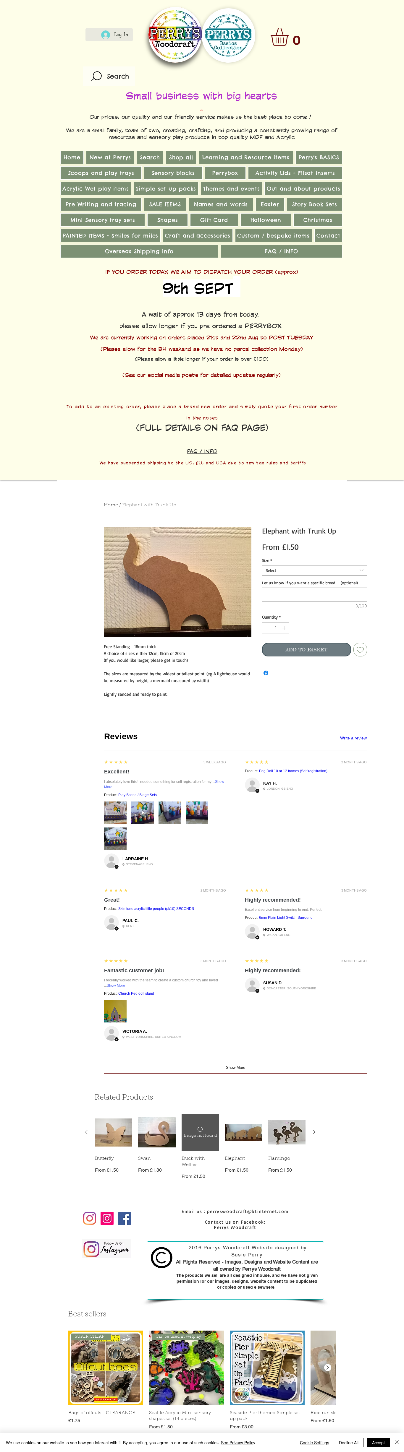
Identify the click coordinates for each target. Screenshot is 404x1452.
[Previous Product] (86, 1132)
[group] (200, 1149)
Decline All (348, 1443)
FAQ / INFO (202, 451)
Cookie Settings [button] (314, 1443)
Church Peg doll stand (136, 993)
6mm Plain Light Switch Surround (286, 918)
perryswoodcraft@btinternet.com (248, 1211)
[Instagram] (89, 1218)
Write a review (353, 738)
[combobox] (314, 570)
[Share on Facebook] (265, 673)
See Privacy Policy (238, 1443)
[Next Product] (314, 1132)
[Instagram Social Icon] (107, 1218)
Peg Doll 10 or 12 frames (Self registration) (293, 771)
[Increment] (285, 627)
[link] (290, 37)
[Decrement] (267, 627)
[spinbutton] (276, 627)
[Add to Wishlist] (360, 649)
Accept (378, 1443)
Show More (116, 985)
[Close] (396, 1442)
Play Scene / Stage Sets (137, 795)
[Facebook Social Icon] (124, 1218)
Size (267, 560)
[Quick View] (113, 1132)
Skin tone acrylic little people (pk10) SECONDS (156, 909)
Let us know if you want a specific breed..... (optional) (310, 582)
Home (111, 505)
